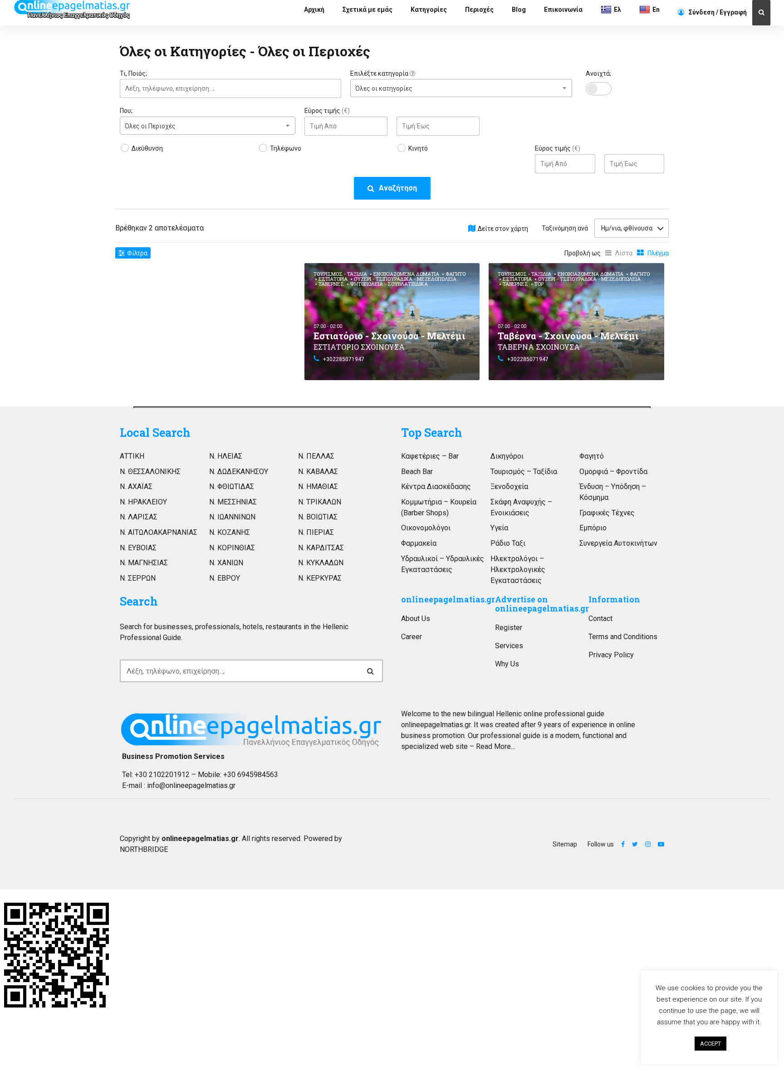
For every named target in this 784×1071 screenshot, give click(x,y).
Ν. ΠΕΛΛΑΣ (316, 456)
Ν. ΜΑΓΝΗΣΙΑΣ (144, 562)
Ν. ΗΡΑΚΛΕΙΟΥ (143, 502)
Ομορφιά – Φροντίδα (613, 471)
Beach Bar (417, 471)
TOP (539, 283)
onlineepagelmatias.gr (448, 599)
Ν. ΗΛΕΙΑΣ (225, 456)
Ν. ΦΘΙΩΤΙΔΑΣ (231, 486)
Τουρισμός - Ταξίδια (340, 273)
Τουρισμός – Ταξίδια (523, 471)
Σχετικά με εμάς (367, 9)
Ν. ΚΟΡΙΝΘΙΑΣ (232, 547)
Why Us (507, 664)
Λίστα (623, 253)
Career (411, 636)
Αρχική (314, 9)
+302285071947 (343, 359)
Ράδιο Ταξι (507, 543)
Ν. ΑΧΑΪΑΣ (136, 486)
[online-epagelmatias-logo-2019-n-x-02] (251, 730)
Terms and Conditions (622, 636)
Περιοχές (479, 9)
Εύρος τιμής (327, 110)
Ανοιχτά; (598, 73)
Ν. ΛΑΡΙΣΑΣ (138, 517)
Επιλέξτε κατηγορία (380, 73)
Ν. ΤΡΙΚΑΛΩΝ (319, 502)
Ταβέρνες (331, 283)
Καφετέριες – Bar (430, 456)
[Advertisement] (207, 326)
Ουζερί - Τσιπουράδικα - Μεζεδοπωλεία (405, 278)
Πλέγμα (658, 253)
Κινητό (418, 148)
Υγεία (499, 527)
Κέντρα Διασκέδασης (436, 486)
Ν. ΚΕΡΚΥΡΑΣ (320, 578)
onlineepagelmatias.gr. (436, 724)
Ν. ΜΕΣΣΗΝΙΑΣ (233, 502)
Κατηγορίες (429, 9)
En (656, 9)
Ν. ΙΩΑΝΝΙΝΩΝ (232, 517)
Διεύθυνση (147, 148)
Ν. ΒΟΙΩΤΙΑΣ (318, 517)
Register (508, 627)
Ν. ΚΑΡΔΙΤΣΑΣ (321, 547)
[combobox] (461, 88)
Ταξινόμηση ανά (565, 228)
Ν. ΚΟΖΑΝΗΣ (229, 532)
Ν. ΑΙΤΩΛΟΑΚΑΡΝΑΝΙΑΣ (158, 532)
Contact (600, 618)
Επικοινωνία (563, 9)
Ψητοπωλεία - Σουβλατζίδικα (389, 283)
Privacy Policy (611, 654)
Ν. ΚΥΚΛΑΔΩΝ (320, 562)
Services (509, 645)
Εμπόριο (593, 527)
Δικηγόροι (507, 456)
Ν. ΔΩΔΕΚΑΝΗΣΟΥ (238, 471)
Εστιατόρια (333, 278)
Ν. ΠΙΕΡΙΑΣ (316, 532)
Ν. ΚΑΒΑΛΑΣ (318, 471)
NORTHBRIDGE (144, 849)
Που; (126, 110)
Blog (519, 9)
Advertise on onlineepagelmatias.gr (542, 604)
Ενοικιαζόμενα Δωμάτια (406, 273)
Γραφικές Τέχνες (607, 513)
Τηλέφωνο (285, 148)
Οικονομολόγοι (426, 527)
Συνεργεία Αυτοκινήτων (618, 543)
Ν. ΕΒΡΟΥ (224, 578)
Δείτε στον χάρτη (503, 228)
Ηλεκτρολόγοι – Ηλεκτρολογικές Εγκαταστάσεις (517, 569)
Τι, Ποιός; (133, 73)
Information (614, 599)
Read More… (495, 746)
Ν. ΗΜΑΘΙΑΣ (318, 486)
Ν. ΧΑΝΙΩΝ (226, 562)
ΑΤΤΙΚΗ (132, 456)
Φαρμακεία (418, 543)
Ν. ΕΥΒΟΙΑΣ (138, 547)
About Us (415, 618)
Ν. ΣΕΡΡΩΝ (138, 578)
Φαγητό (456, 273)
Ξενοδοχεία (509, 486)
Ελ (617, 9)
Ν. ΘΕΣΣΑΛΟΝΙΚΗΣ (150, 471)
